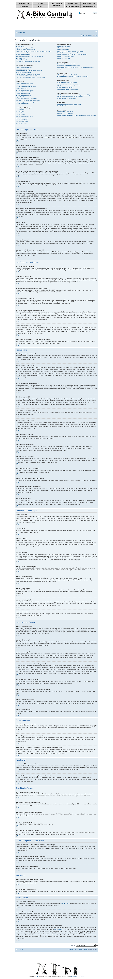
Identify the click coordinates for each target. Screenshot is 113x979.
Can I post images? (21, 114)
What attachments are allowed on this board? (69, 104)
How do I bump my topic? (22, 103)
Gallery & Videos (72, 3)
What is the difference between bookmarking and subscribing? (73, 95)
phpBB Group (65, 903)
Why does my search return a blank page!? (68, 85)
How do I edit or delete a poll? (23, 92)
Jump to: (72, 945)
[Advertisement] (56, 25)
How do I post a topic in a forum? (24, 83)
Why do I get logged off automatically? (26, 49)
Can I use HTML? (20, 111)
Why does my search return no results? (68, 84)
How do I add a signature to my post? (26, 86)
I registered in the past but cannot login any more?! (29, 56)
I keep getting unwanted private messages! (68, 65)
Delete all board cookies (80, 949)
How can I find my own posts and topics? (68, 89)
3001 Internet (81, 976)
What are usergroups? (63, 49)
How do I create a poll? (22, 88)
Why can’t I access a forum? (23, 93)
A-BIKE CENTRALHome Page (56, 4)
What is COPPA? (20, 58)
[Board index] (45, 14)
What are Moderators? (63, 48)
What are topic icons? (21, 123)
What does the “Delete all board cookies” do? (28, 61)
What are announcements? (23, 118)
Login (95, 35)
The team (70, 949)
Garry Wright (74, 976)
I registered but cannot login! (23, 54)
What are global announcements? (25, 116)
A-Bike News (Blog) (89, 6)
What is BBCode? (20, 109)
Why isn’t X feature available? (65, 113)
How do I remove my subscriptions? (67, 98)
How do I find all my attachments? (66, 106)
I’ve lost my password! (22, 53)
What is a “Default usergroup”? (65, 56)
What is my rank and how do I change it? (26, 75)
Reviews (40, 3)
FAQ (84, 35)
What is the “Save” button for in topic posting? (28, 100)
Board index (21, 32)
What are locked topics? (22, 121)
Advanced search (92, 15)
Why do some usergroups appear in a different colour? (71, 54)
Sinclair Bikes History (73, 6)
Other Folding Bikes (89, 3)
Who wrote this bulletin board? (65, 111)
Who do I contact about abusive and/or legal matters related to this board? (77, 115)
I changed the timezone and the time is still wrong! (29, 70)
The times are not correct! (23, 69)
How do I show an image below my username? (28, 74)
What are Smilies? (20, 113)
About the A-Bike (24, 3)
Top (18, 141)
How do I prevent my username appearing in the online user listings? (34, 51)
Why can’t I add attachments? (24, 95)
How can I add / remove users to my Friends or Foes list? (72, 76)
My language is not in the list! (23, 72)
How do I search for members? (65, 87)
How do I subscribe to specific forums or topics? (70, 96)
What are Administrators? (64, 46)
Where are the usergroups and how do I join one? (70, 51)
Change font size (95, 32)
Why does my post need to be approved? (27, 102)
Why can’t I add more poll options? (25, 90)
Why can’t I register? (21, 59)
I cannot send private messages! (66, 64)
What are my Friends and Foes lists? (67, 75)
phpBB (36, 976)
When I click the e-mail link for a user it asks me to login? (31, 77)
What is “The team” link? (63, 58)
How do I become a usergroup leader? (67, 53)
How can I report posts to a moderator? (26, 98)
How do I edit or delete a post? (24, 85)
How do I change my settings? (24, 67)
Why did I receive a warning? (23, 97)
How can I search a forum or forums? (67, 82)
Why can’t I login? (20, 46)
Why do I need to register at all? (24, 48)
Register (90, 35)
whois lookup (58, 929)
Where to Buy (24, 6)
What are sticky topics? (22, 119)
